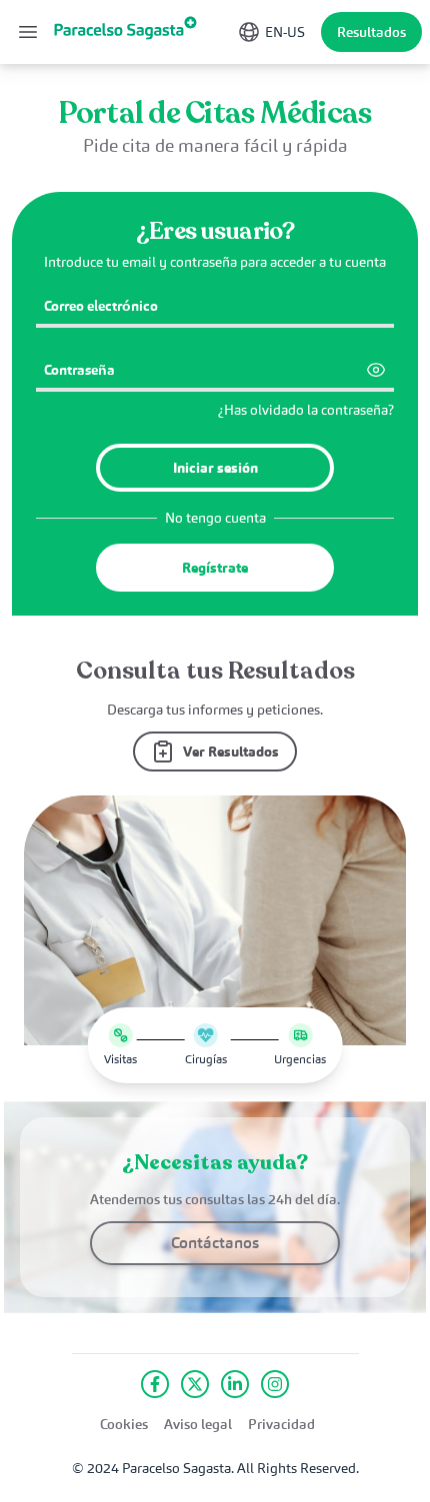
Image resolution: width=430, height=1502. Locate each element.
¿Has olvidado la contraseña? (306, 410)
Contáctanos (215, 1242)
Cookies (124, 1424)
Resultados (371, 32)
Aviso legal (198, 1424)
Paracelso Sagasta (176, 1468)
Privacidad (281, 1424)
